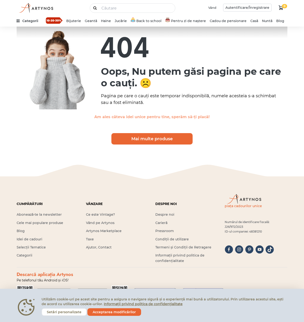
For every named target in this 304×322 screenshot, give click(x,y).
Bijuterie (73, 21)
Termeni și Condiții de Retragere (183, 247)
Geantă (91, 21)
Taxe (90, 239)
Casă (254, 21)
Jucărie (121, 21)
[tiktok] (270, 249)
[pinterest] (249, 249)
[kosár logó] (281, 7)
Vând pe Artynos (100, 223)
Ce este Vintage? (100, 214)
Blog (280, 21)
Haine (106, 21)
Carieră (161, 223)
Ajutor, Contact (99, 247)
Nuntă (267, 21)
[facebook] (229, 249)
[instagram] (239, 249)
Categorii (24, 255)
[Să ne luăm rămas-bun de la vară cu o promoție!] (54, 20)
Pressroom (164, 231)
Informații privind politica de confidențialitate (143, 304)
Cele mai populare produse (40, 223)
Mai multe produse (152, 138)
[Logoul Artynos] (36, 8)
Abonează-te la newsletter (39, 214)
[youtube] (259, 249)
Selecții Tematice (31, 247)
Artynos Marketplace (104, 231)
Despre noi (164, 214)
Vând (212, 7)
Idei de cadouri (29, 239)
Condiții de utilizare (172, 239)
